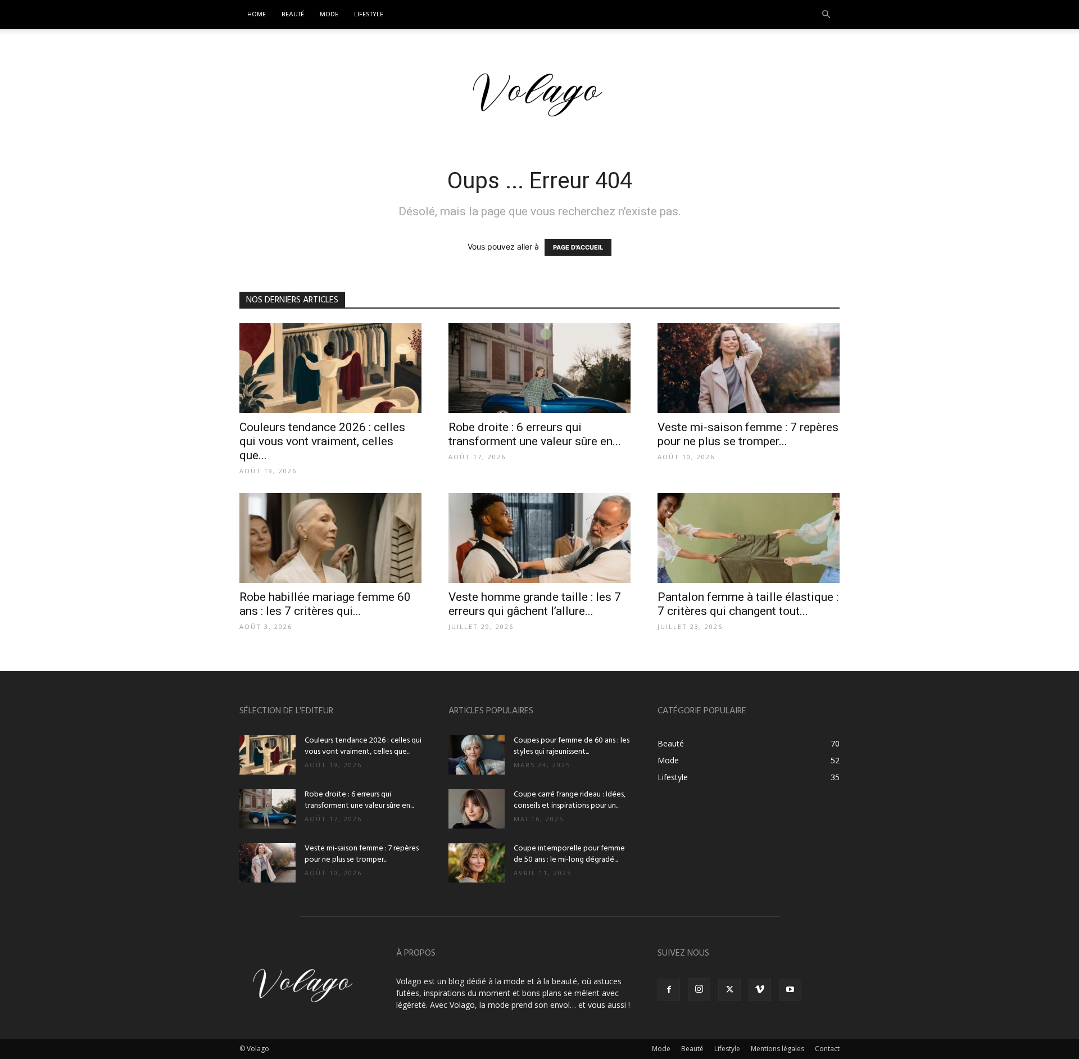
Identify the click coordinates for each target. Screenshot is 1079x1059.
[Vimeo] (760, 990)
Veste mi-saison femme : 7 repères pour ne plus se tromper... (748, 434)
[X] (729, 990)
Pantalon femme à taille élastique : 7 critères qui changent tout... (748, 604)
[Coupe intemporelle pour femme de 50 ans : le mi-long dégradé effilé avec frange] (476, 863)
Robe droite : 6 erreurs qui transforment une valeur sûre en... (534, 434)
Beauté (293, 14)
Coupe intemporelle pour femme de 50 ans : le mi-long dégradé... (569, 854)
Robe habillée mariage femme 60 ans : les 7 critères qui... (325, 604)
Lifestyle (368, 14)
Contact (827, 1048)
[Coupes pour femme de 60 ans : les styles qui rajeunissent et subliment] (476, 755)
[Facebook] (669, 990)
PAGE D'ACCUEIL (578, 247)
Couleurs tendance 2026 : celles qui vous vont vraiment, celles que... (322, 441)
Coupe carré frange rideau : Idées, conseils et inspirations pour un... (569, 800)
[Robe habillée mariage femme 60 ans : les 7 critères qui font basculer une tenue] (330, 538)
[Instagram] (699, 989)
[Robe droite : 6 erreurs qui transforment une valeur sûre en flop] (539, 368)
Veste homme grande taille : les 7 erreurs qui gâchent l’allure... (534, 604)
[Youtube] (790, 990)
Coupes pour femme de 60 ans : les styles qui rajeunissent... (571, 746)
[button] (826, 15)
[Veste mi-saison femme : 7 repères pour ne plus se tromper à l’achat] (749, 368)
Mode (329, 14)
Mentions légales (777, 1048)
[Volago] (539, 95)
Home (256, 14)
